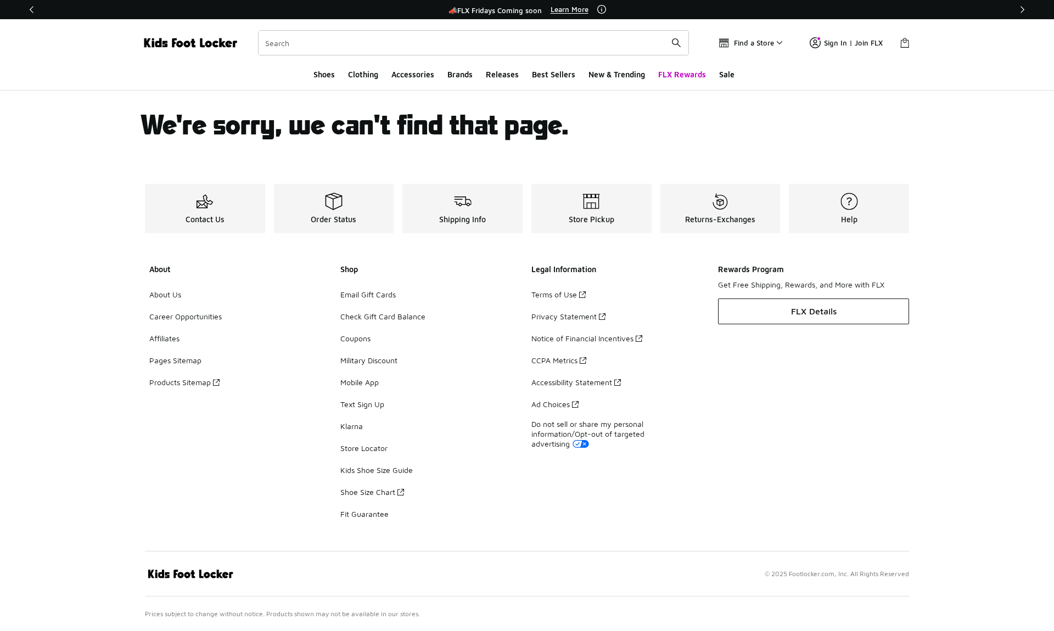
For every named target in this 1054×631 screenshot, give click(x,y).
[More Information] (601, 9)
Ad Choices (550, 404)
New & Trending (616, 74)
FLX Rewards (682, 74)
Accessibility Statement (571, 382)
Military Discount (368, 360)
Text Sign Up (362, 404)
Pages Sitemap (175, 360)
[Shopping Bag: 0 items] (904, 42)
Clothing (363, 74)
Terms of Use (554, 294)
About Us (165, 294)
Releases (502, 74)
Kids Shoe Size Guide (376, 470)
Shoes (324, 74)
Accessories (412, 74)
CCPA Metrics (554, 360)
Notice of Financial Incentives (582, 338)
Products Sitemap (180, 382)
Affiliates (164, 338)
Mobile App (359, 382)
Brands (460, 74)
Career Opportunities (185, 316)
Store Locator (364, 448)
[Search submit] (676, 43)
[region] (527, 9)
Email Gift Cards (368, 294)
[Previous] (31, 9)
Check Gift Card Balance (382, 316)
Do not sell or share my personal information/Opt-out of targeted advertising (587, 433)
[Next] (1022, 9)
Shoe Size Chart (367, 492)
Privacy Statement (564, 316)
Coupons (355, 338)
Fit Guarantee (364, 514)
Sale (727, 74)
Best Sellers (553, 74)
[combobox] (473, 43)
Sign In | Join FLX (853, 42)
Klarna (351, 426)
